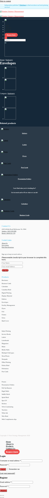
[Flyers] (10, 78)
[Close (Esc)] (1, 495)
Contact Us (10, 448)
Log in (3, 469)
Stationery (9, 60)
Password (4, 465)
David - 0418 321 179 (8, 233)
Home (2, 60)
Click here (22, 5)
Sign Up (5, 270)
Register (3, 490)
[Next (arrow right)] (3, 497)
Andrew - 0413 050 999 (9, 231)
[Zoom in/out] (3, 495)
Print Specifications (8, 247)
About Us (5, 243)
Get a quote (5, 245)
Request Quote (12, 452)
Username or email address (10, 461)
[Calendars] (10, 89)
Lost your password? (7, 473)
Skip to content (5, 1)
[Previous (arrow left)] (1, 497)
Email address (5, 482)
